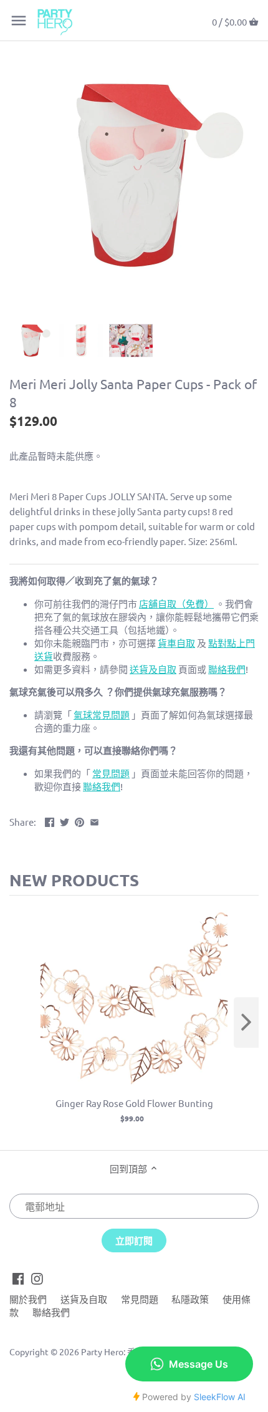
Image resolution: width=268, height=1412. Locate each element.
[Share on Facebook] (49, 820)
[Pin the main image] (79, 820)
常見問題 (139, 1299)
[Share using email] (94, 820)
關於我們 (28, 1299)
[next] (246, 1022)
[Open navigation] (18, 20)
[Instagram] (37, 1277)
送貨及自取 (83, 1299)
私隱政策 (190, 1299)
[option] (31, 340)
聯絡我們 (51, 1312)
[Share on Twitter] (64, 820)
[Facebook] (18, 1277)
